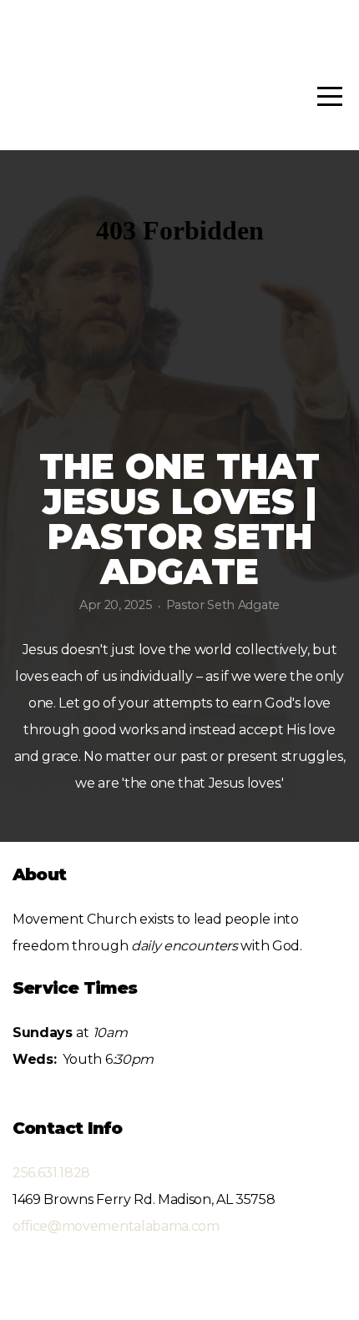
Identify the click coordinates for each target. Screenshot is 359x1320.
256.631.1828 (51, 1173)
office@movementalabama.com (116, 1226)
